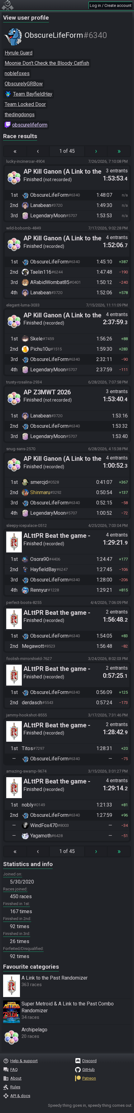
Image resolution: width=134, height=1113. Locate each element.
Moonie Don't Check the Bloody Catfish (47, 63)
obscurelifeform (29, 125)
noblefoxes (17, 73)
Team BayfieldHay (32, 94)
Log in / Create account (111, 5)
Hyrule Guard (18, 53)
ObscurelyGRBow (24, 84)
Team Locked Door (25, 104)
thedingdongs (20, 115)
